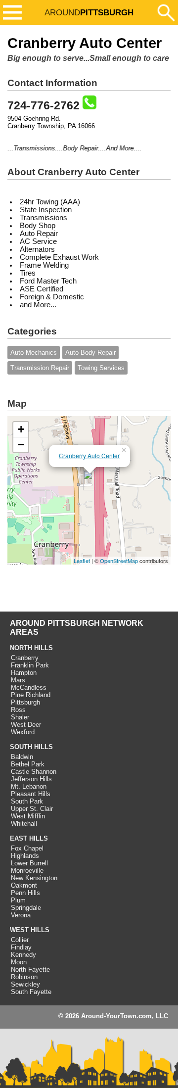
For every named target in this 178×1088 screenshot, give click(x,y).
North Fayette (30, 969)
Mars (18, 680)
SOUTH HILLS (31, 747)
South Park (27, 801)
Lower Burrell (29, 863)
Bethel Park (27, 764)
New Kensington (34, 878)
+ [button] (21, 429)
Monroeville (27, 870)
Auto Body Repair (90, 352)
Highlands (25, 855)
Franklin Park (30, 665)
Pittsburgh (25, 702)
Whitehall (24, 823)
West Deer (26, 724)
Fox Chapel (27, 848)
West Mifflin (28, 816)
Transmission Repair (39, 368)
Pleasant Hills (30, 794)
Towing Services (101, 368)
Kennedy (23, 954)
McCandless (28, 687)
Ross (18, 709)
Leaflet (82, 561)
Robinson (24, 977)
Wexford (23, 732)
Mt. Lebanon (28, 786)
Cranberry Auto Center (89, 455)
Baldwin (22, 756)
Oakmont (24, 885)
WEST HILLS (29, 930)
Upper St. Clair (32, 808)
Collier (20, 940)
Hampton (24, 672)
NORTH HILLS (31, 648)
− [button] (21, 444)
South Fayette (31, 991)
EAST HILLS (29, 838)
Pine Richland (30, 695)
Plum (18, 900)
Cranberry (25, 658)
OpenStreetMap (119, 561)
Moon (19, 962)
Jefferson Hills (31, 779)
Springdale (26, 907)
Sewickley (25, 984)
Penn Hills (25, 893)
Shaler (20, 717)
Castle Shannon (33, 771)
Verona (21, 915)
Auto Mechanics (33, 352)
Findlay (21, 947)
